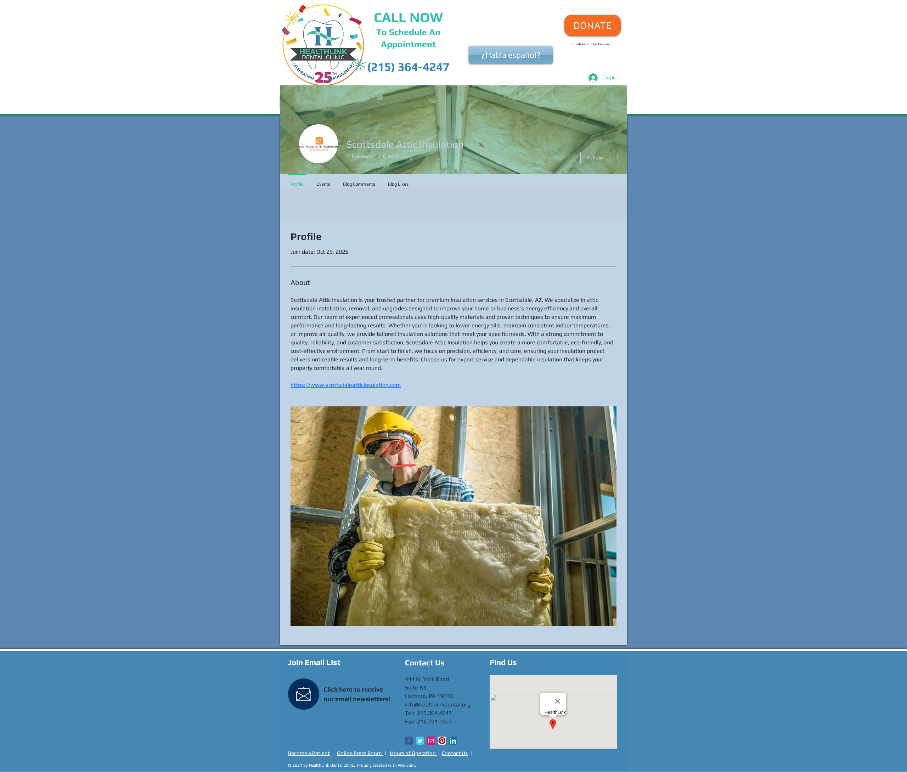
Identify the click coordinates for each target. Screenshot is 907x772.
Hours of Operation (413, 753)
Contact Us (455, 753)
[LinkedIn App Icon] (453, 741)
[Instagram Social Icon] (431, 741)
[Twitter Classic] (420, 741)
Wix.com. (407, 765)
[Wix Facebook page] (409, 741)
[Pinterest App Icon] (442, 741)
